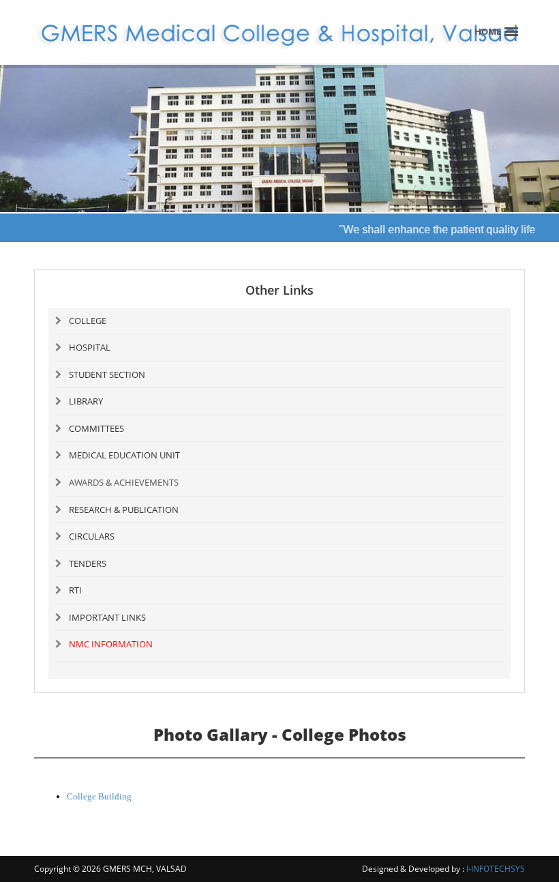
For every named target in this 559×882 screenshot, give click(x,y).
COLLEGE (87, 320)
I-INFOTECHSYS (495, 868)
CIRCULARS (92, 536)
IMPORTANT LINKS (107, 617)
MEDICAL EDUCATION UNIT (124, 455)
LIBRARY (86, 401)
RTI (75, 590)
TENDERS (87, 563)
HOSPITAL (89, 347)
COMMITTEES (96, 428)
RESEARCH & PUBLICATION (124, 509)
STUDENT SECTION (107, 374)
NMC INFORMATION (111, 644)
